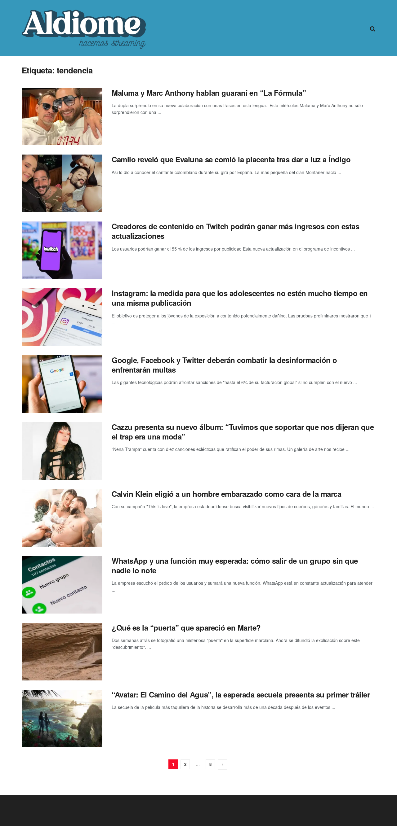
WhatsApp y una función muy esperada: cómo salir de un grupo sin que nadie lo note (235, 565)
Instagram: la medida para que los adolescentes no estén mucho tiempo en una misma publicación (240, 298)
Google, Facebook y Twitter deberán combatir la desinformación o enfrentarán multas (224, 365)
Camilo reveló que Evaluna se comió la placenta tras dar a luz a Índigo (231, 159)
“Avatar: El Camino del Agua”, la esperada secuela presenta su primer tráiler (241, 694)
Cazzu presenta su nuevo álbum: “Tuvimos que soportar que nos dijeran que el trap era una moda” (243, 432)
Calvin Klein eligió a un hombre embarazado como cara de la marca (226, 493)
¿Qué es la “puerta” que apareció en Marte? (186, 627)
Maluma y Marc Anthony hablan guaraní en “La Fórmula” (209, 92)
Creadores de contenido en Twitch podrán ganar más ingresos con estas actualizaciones (235, 231)
